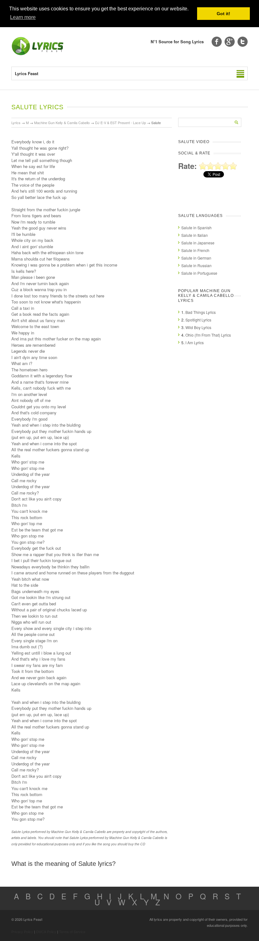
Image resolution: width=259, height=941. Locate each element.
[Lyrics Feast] (37, 54)
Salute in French (195, 250)
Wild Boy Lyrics (198, 327)
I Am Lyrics (194, 342)
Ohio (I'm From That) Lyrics (208, 335)
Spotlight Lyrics (198, 319)
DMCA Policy (46, 931)
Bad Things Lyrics (200, 312)
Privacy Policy (22, 931)
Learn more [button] (23, 17)
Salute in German (196, 258)
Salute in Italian (194, 235)
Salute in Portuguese (199, 273)
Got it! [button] (223, 13)
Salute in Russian (196, 265)
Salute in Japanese (197, 242)
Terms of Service (72, 931)
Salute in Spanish (196, 227)
